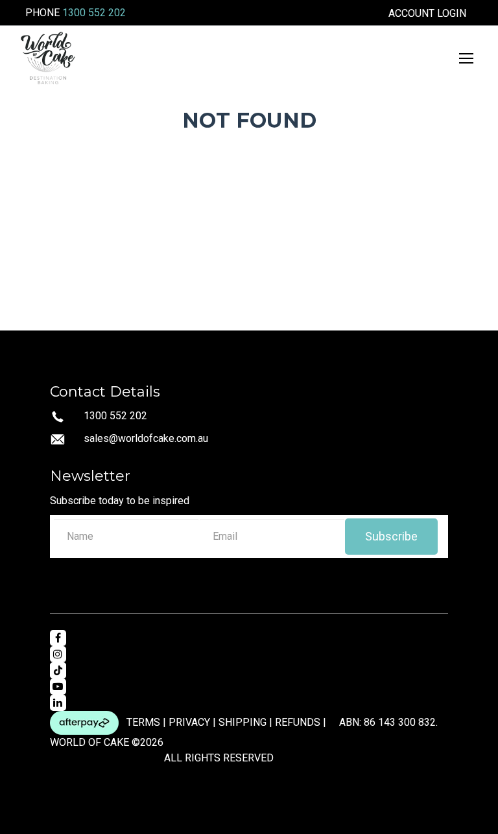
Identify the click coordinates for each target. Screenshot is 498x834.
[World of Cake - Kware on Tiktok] (58, 670)
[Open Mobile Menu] (466, 58)
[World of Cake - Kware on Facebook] (58, 638)
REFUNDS (297, 721)
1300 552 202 (94, 12)
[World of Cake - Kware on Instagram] (58, 654)
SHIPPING (243, 721)
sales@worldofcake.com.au (146, 438)
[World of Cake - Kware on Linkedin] (58, 703)
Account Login (427, 13)
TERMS (143, 721)
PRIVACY (189, 721)
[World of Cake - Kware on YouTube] (58, 686)
